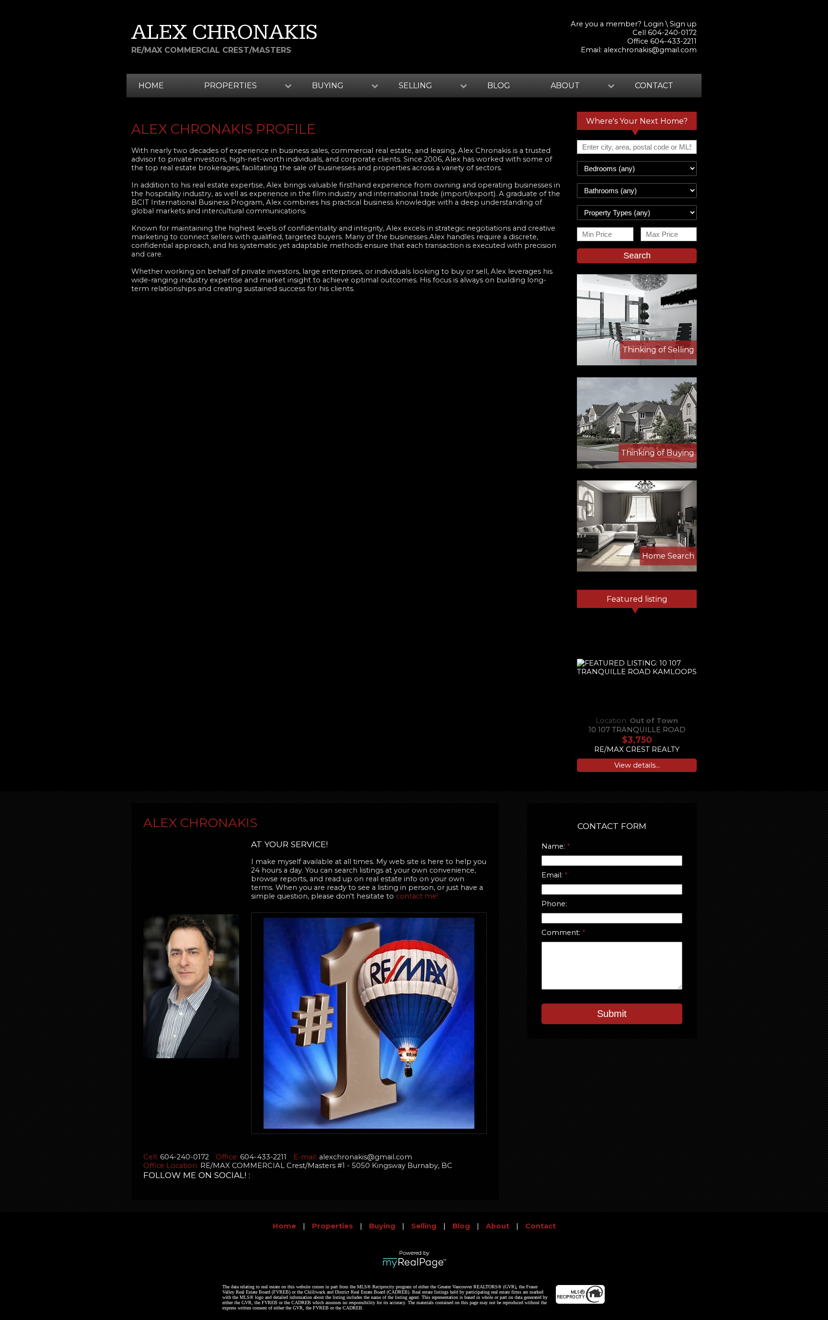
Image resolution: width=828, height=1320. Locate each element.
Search (637, 255)
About (497, 1226)
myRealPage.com (414, 1263)
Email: (552, 875)
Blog (498, 85)
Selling (424, 1226)
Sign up (683, 24)
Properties (332, 1226)
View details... (637, 765)
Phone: (554, 903)
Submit (612, 1013)
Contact (654, 85)
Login (654, 24)
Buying (382, 1226)
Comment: (561, 932)
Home (151, 85)
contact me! (417, 896)
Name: (554, 846)
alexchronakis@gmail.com (650, 50)
